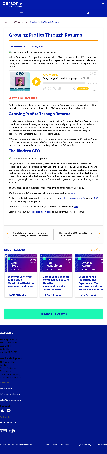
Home (7, 22)
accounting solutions (41, 212)
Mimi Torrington (17, 47)
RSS (96, 198)
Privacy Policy (67, 445)
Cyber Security (84, 445)
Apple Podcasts (68, 198)
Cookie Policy (51, 445)
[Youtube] (15, 422)
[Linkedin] (8, 422)
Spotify (81, 198)
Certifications (101, 445)
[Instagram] (11, 422)
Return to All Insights (53, 314)
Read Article (17, 295)
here (73, 193)
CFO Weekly (19, 22)
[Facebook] (1, 422)
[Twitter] (4, 422)
